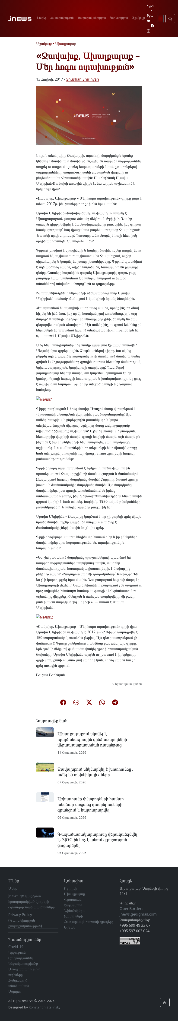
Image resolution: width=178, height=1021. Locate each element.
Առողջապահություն (24, 969)
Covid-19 (15, 946)
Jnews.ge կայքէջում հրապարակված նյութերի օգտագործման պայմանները (31, 901)
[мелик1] (44, 398)
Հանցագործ (18, 980)
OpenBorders (131, 908)
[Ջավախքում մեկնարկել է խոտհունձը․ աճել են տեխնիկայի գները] (45, 766)
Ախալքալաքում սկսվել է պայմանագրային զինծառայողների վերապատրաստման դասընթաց (92, 739)
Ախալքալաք (65, 43)
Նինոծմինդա (75, 910)
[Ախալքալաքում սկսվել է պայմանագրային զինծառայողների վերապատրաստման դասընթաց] (45, 731)
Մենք (12, 888)
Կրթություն (17, 952)
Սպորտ (14, 991)
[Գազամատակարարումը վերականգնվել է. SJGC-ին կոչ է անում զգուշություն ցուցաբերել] (45, 832)
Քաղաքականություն (91, 17)
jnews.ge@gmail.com (138, 914)
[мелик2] (44, 616)
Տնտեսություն (119, 17)
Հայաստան (73, 904)
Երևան (69, 927)
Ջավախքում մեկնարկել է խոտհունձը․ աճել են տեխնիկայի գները (95, 772)
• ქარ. (151, 6)
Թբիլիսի (70, 888)
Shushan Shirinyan (82, 79)
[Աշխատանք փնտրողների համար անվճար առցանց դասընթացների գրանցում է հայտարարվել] (45, 796)
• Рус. (150, 12)
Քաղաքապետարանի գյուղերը (89, 921)
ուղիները (15, 974)
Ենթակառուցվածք (23, 963)
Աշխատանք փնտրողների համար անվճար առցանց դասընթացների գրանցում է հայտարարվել (90, 804)
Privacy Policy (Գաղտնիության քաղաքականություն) (25, 920)
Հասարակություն (62, 17)
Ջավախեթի (73, 916)
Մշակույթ (138, 17)
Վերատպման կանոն (127, 683)
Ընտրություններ (21, 957)
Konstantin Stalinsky (44, 1007)
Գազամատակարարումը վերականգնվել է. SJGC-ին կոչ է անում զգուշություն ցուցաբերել (97, 839)
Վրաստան (73, 899)
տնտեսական (18, 985)
